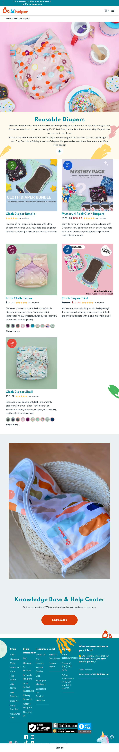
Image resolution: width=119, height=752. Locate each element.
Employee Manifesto (41, 682)
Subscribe (103, 674)
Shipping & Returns (27, 666)
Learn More (59, 620)
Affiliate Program (27, 705)
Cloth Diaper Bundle (20, 214)
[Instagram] (32, 736)
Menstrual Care (15, 669)
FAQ (25, 658)
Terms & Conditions (54, 656)
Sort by (59, 747)
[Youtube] (32, 742)
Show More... (13, 331)
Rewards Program (27, 676)
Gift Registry (14, 694)
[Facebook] (26, 736)
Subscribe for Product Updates (41, 694)
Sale (12, 654)
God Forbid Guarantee (28, 687)
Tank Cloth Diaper (19, 298)
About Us (40, 654)
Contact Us (27, 714)
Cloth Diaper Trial (75, 298)
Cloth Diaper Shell (19, 392)
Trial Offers (13, 677)
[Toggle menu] (113, 10)
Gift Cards (13, 686)
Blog (38, 675)
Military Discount (27, 697)
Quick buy (87, 206)
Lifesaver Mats (14, 661)
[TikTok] (26, 742)
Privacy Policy (52, 664)
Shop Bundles (14, 707)
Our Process (40, 661)
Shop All (14, 700)
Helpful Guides (39, 669)
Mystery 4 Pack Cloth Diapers (83, 214)
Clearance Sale (15, 715)
